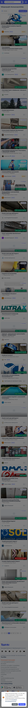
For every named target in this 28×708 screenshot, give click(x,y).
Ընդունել (22, 704)
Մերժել (15, 704)
